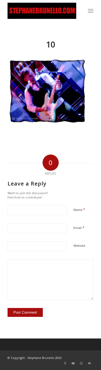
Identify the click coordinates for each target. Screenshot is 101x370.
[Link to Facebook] (65, 363)
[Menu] (90, 10)
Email (79, 227)
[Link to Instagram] (81, 363)
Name (79, 209)
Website (79, 246)
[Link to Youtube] (73, 363)
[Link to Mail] (89, 363)
